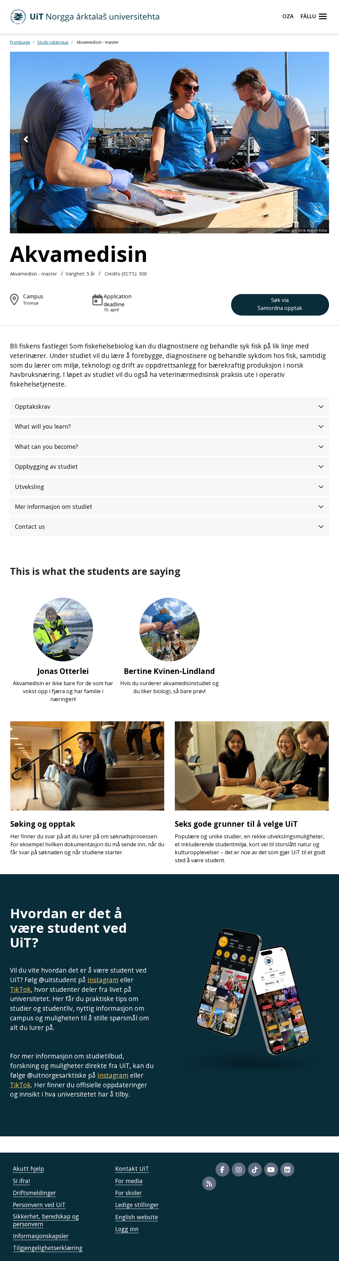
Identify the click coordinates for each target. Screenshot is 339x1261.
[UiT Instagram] (239, 1169)
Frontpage (20, 42)
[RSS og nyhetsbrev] (209, 1183)
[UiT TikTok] (255, 1169)
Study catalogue (53, 42)
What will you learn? (43, 426)
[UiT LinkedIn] (287, 1169)
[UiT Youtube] (271, 1169)
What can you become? (46, 446)
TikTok (20, 989)
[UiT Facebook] (222, 1169)
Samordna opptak (280, 304)
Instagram (103, 979)
